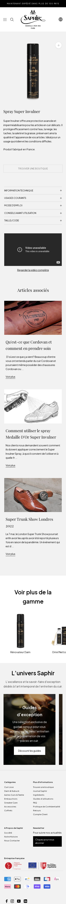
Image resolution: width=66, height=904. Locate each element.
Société (8, 833)
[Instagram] (12, 901)
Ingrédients (38, 795)
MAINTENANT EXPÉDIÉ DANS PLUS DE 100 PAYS (33, 3)
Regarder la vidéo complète (33, 270)
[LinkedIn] (25, 901)
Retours (37, 810)
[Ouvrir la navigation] (5, 19)
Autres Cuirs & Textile (14, 795)
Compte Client (40, 814)
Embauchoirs (10, 799)
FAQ (35, 802)
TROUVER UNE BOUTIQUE (33, 168)
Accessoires (10, 806)
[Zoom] (58, 45)
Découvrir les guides (29, 750)
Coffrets (8, 810)
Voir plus (10, 376)
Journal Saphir (40, 791)
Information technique (18, 190)
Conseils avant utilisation (20, 213)
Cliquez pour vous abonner (44, 841)
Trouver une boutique (43, 787)
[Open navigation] (61, 19)
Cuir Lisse (9, 787)
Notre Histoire (11, 836)
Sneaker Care (10, 802)
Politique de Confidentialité (46, 806)
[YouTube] (19, 901)
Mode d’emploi (13, 205)
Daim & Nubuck (11, 791)
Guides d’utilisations (43, 799)
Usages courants (15, 198)
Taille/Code (11, 220)
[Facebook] (6, 901)
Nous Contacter (12, 840)
